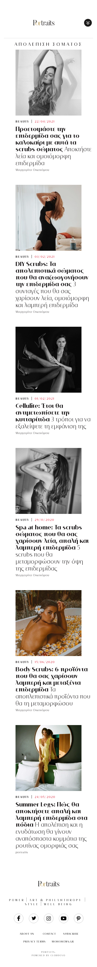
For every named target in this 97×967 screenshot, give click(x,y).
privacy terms (34, 941)
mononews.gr (63, 941)
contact (49, 933)
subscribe (71, 933)
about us (27, 933)
